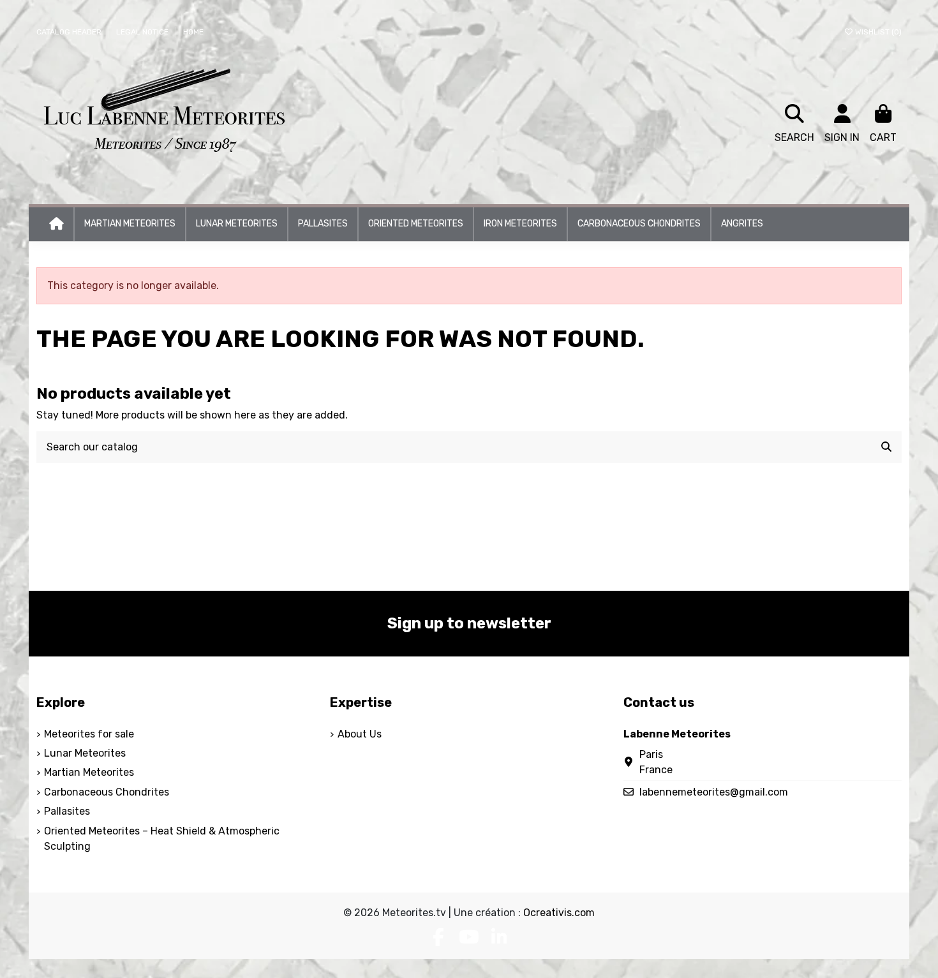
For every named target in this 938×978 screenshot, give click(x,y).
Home (193, 31)
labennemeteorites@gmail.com (713, 792)
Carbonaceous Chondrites (106, 792)
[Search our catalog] (886, 447)
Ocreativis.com (559, 913)
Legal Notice (143, 31)
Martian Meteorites (89, 772)
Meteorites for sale (89, 734)
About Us (360, 734)
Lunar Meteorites (85, 753)
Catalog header (69, 31)
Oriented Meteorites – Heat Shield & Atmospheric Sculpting (161, 838)
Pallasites (67, 811)
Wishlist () (877, 31)
